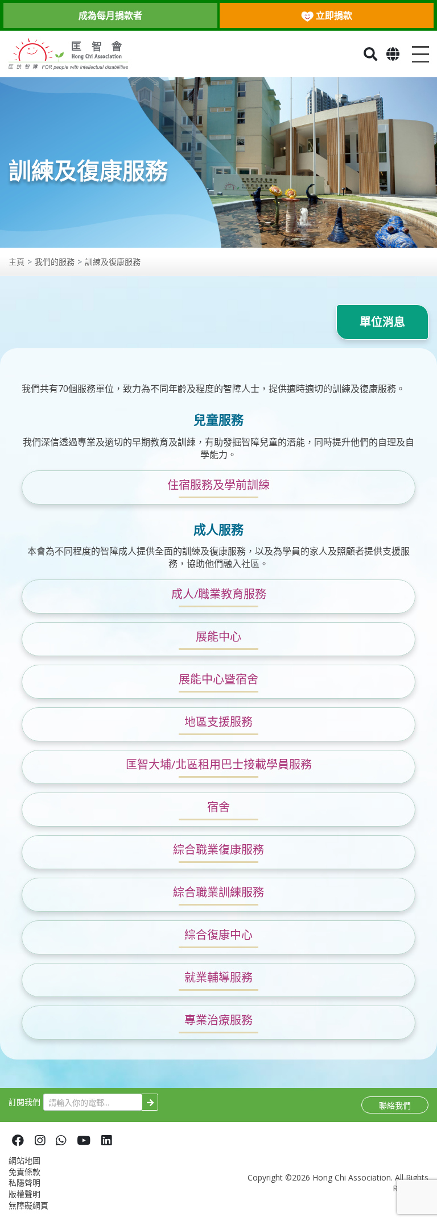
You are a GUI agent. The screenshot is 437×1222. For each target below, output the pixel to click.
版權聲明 (24, 1193)
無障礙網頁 (28, 1205)
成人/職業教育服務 (218, 594)
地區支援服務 (218, 721)
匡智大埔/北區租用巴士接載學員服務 (219, 764)
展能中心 (218, 636)
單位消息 (382, 322)
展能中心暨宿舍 (218, 679)
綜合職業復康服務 (218, 849)
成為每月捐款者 (110, 15)
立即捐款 (333, 15)
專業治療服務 (218, 1020)
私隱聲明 (24, 1182)
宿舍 (218, 807)
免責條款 (24, 1171)
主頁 (16, 261)
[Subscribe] (150, 1102)
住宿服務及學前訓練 (218, 485)
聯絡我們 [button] (395, 1105)
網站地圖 (24, 1160)
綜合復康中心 (218, 934)
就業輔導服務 (218, 977)
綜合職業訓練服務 (218, 892)
